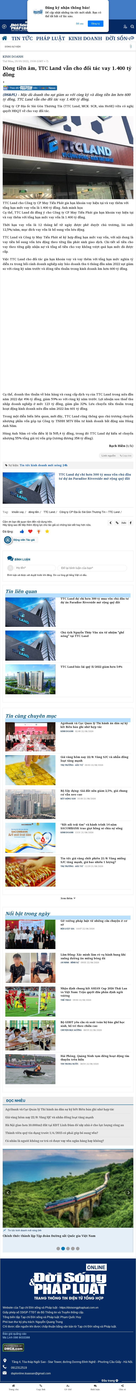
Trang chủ (14, 1389)
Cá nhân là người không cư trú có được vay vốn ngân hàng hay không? (54, 1141)
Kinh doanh (85, 38)
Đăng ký (95, 23)
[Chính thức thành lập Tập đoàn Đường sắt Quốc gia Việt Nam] (68, 1188)
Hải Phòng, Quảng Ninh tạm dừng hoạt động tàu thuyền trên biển (95, 1058)
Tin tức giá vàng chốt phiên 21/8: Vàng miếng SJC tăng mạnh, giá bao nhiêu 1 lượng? (93, 860)
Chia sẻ (122, 1389)
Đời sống (118, 38)
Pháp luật (50, 38)
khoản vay (18, 512)
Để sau (79, 23)
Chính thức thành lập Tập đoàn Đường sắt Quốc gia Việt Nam (49, 1236)
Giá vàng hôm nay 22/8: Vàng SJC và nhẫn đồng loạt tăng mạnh (94, 759)
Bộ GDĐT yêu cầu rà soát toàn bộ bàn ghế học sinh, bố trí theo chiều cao (93, 1024)
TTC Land (49, 512)
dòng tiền (34, 512)
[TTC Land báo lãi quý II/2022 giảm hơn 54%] (30, 679)
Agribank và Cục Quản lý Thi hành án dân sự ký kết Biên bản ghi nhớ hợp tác (94, 725)
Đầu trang (109, 1380)
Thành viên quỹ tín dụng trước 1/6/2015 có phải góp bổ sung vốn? (51, 1133)
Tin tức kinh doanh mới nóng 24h (43, 465)
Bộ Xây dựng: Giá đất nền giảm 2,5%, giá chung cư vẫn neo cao (94, 792)
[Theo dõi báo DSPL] (68, 88)
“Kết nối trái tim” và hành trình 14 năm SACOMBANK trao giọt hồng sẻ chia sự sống (92, 826)
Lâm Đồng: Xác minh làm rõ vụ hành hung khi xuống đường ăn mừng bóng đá (93, 956)
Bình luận (95, 1389)
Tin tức (22, 38)
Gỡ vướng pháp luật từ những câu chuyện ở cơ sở (94, 922)
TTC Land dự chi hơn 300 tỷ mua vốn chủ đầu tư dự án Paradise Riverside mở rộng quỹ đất (95, 476)
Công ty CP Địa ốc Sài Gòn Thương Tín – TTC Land (90, 512)
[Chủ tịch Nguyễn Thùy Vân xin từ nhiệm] (30, 646)
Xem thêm (67, 898)
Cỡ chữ (68, 1389)
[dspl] (5, 39)
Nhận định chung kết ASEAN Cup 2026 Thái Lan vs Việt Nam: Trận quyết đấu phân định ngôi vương (94, 992)
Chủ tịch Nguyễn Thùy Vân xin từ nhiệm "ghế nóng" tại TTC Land (92, 634)
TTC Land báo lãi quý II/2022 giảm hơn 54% (91, 667)
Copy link (40, 1389)
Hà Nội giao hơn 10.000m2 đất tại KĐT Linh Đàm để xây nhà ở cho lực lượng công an (64, 1125)
